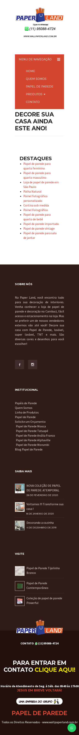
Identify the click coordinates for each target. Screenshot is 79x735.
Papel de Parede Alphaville (33, 440)
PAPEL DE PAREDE (39, 86)
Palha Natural (32, 191)
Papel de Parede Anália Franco (35, 435)
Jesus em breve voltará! (39, 690)
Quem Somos (23, 408)
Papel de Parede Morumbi (32, 445)
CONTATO (33, 102)
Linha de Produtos (27, 412)
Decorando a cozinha (40, 523)
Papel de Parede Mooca (31, 426)
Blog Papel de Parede (29, 449)
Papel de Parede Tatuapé (32, 431)
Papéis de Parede (26, 403)
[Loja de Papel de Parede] (39, 701)
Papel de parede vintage (39, 228)
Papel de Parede (25, 417)
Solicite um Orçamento (30, 421)
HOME (30, 71)
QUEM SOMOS (36, 79)
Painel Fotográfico (35, 210)
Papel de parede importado (41, 224)
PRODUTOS (34, 94)
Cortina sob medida (36, 205)
